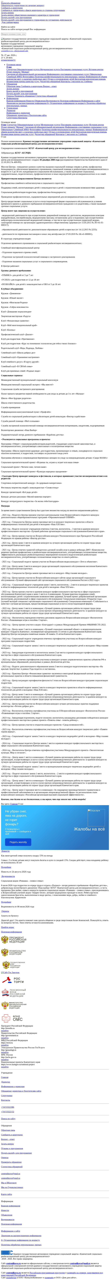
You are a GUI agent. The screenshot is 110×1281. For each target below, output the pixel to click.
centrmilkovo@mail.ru (10, 1173)
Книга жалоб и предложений (19, 91)
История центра (96, 125)
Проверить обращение (24, 96)
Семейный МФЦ (21, 129)
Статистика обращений (46, 96)
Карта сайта (6, 1194)
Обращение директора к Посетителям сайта (21, 1091)
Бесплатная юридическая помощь (91, 132)
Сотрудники (12, 118)
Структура (12, 125)
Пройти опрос (7, 927)
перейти (5, 1031)
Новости (30, 101)
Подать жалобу (18, 842)
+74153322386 (7, 1107)
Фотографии (35, 129)
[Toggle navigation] (2, 1)
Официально (7, 129)
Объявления (40, 101)
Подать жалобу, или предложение (36, 18)
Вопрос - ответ (50, 86)
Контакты (22, 118)
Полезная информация (70, 101)
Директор (10, 110)
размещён (49, 1277)
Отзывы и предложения (12, 1148)
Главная (14, 804)
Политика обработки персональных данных (21, 1245)
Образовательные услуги (28, 125)
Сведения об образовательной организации (45, 127)
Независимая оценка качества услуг (17, 134)
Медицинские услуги (50, 125)
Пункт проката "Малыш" (12, 127)
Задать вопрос (30, 14)
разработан (11, 1277)
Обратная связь (13, 86)
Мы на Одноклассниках (12, 1187)
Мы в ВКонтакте (8, 1183)
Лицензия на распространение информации (21, 1235)
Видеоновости (53, 101)
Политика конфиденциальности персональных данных (67, 129)
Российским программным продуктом (47, 1273)
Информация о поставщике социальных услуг (86, 127)
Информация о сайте (90, 101)
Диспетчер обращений (44, 134)
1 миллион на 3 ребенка (76, 134)
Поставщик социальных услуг (75, 125)
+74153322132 (7, 1112)
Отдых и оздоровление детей (62, 132)
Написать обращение (22, 4)
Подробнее (6, 867)
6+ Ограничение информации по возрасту (20, 1240)
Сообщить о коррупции (33, 9)
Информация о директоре (13, 1086)
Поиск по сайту (8, 1119)
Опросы (10, 96)
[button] (13, 64)
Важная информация (16, 101)
